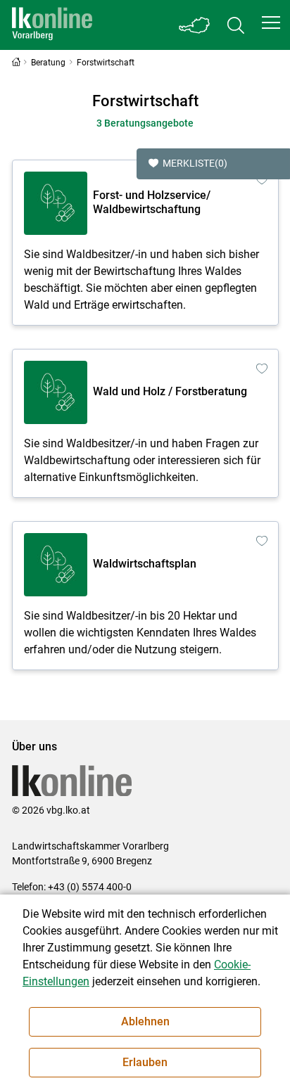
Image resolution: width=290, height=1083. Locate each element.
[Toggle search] (235, 25)
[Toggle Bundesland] (194, 25)
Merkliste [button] (195, 163)
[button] (271, 22)
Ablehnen (145, 1021)
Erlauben (145, 1062)
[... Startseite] (52, 25)
